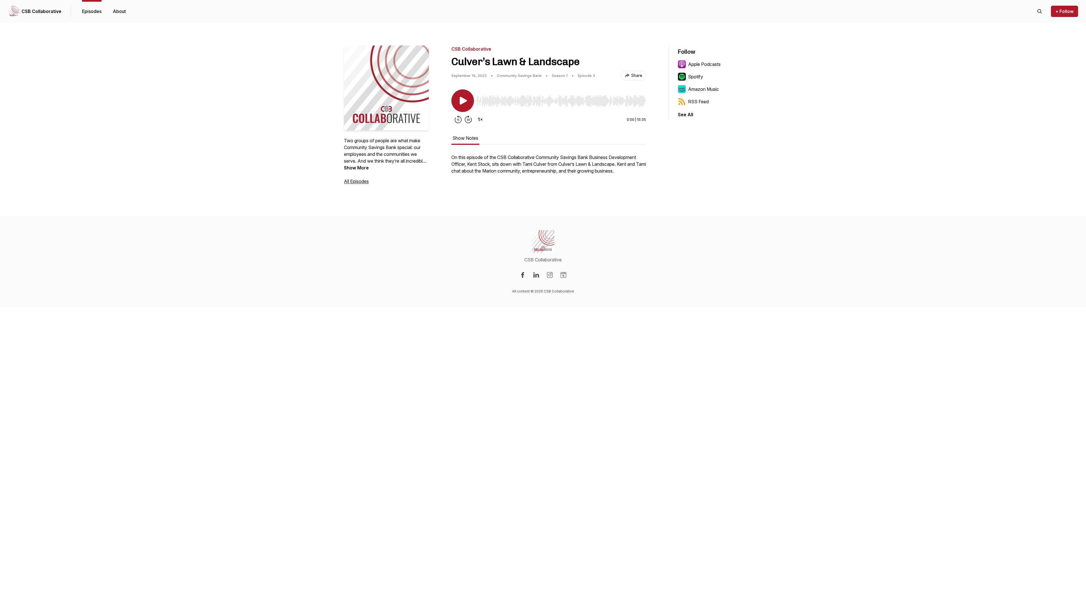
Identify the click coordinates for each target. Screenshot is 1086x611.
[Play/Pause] (462, 100)
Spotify (695, 76)
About (119, 11)
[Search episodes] (1039, 11)
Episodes (92, 11)
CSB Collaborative (41, 11)
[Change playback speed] (480, 119)
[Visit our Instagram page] (550, 275)
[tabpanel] (548, 167)
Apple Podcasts (704, 64)
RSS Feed (698, 101)
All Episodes (356, 181)
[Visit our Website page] (563, 275)
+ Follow (1064, 11)
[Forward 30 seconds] (468, 119)
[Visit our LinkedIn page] (536, 275)
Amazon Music (703, 89)
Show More (356, 168)
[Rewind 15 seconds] (458, 119)
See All (685, 114)
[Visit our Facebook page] (522, 275)
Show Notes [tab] (465, 138)
